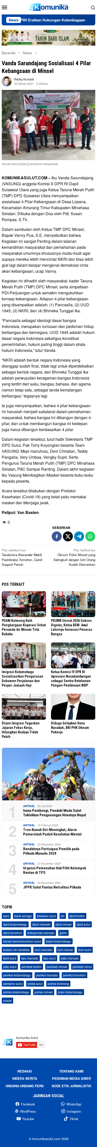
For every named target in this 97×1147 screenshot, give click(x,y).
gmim (63, 933)
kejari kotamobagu (58, 941)
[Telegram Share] (79, 536)
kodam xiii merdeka (16, 950)
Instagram (74, 1111)
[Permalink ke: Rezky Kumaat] (7, 80)
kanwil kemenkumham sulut (22, 941)
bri (62, 916)
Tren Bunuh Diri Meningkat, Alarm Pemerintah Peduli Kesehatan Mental (52, 832)
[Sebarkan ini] (57, 536)
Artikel (29, 806)
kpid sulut (9, 958)
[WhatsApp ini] (90, 536)
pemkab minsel (57, 966)
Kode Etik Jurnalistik (71, 1085)
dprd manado (41, 924)
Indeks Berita (24, 1078)
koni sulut (84, 950)
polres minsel (44, 992)
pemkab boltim (32, 966)
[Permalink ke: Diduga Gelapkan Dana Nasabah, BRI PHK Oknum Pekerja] (73, 707)
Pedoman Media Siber (71, 1078)
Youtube (28, 1118)
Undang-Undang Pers (24, 1085)
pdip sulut (9, 966)
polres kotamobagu (16, 992)
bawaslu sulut (46, 916)
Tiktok (73, 1118)
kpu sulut (50, 958)
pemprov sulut (12, 983)
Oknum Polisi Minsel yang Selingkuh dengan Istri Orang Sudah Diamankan (74, 557)
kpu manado (29, 958)
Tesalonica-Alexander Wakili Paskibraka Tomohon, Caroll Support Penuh (22, 557)
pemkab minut (82, 966)
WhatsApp (73, 1104)
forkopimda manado (40, 933)
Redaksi (24, 1071)
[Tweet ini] (68, 536)
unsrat (7, 1000)
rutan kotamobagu (70, 992)
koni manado (43, 950)
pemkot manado (47, 975)
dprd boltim (77, 916)
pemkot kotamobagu (17, 975)
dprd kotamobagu (15, 924)
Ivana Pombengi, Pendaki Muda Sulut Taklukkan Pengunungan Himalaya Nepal (54, 812)
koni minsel (65, 950)
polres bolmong (58, 983)
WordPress (28, 1111)
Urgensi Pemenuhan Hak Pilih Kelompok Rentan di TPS (54, 870)
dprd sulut (83, 924)
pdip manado (70, 958)
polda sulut (35, 983)
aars (6, 916)
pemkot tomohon (74, 975)
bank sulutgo (23, 916)
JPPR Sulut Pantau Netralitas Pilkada (52, 887)
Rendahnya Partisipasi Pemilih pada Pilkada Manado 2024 (51, 851)
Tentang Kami (71, 1071)
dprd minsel (64, 924)
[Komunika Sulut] (48, 6)
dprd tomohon (12, 933)
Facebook (28, 1104)
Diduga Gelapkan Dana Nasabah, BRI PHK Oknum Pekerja (70, 727)
